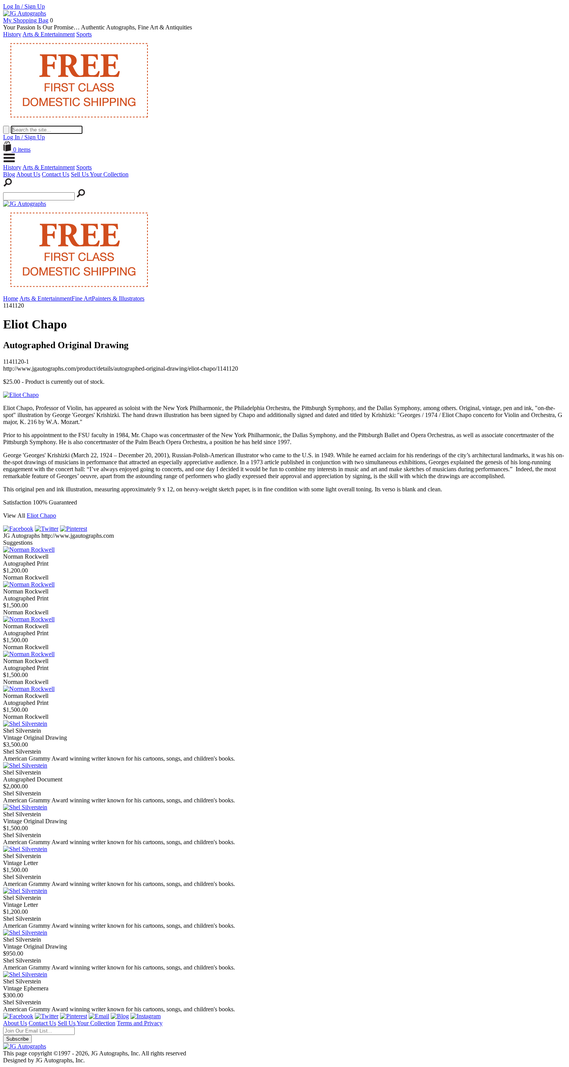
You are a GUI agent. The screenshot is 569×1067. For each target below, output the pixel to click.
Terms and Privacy (140, 1023)
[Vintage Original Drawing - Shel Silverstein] (25, 723)
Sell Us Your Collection (100, 174)
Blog (9, 174)
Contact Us (55, 174)
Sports (84, 34)
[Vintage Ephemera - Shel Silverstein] (25, 974)
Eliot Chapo (41, 515)
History (12, 34)
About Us (28, 174)
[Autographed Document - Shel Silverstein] (25, 765)
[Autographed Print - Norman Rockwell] (29, 549)
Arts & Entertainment (48, 34)
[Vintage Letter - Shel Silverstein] (25, 849)
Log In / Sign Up (24, 6)
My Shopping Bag (25, 20)
